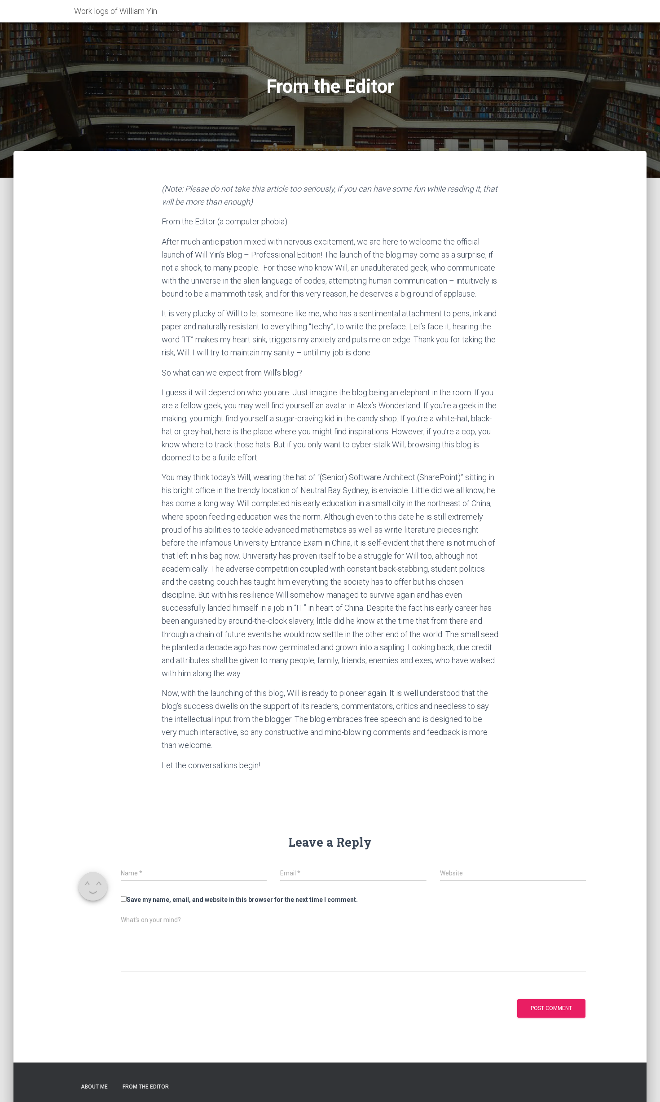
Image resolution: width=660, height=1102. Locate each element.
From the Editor (146, 1087)
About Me (94, 1087)
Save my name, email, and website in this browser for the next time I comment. (242, 899)
